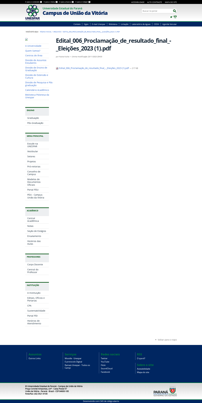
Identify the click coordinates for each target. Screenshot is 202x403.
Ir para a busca (66, 2)
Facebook (105, 372)
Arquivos (57, 32)
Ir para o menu (50, 2)
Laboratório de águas (141, 24)
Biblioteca (113, 24)
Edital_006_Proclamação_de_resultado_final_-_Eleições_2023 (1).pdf (94, 68)
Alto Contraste (154, 2)
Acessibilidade (137, 2)
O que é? (141, 358)
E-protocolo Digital (73, 361)
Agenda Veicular (169, 24)
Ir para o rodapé (82, 2)
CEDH (156, 24)
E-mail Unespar (98, 24)
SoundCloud (107, 368)
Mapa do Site (171, 2)
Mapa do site (143, 372)
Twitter (171, 17)
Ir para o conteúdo (33, 2)
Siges (86, 24)
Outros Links (35, 358)
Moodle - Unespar (73, 358)
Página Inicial (45, 32)
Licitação (124, 24)
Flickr (103, 365)
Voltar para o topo (167, 339)
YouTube (175, 17)
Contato (77, 24)
